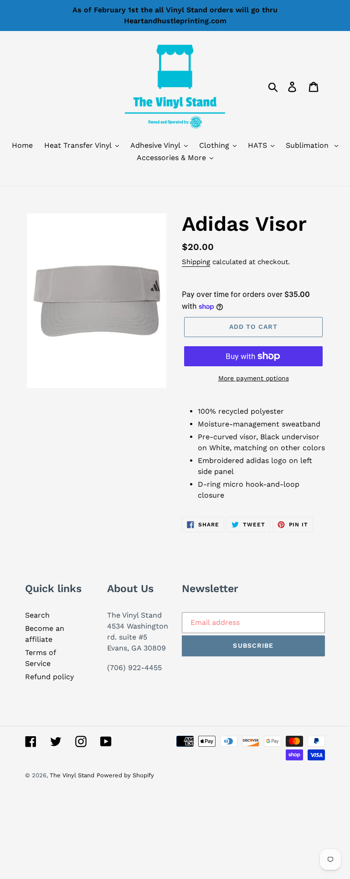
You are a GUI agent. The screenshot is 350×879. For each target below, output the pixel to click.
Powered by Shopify (125, 775)
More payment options (253, 378)
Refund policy (49, 676)
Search (37, 615)
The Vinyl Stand (72, 775)
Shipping (196, 262)
